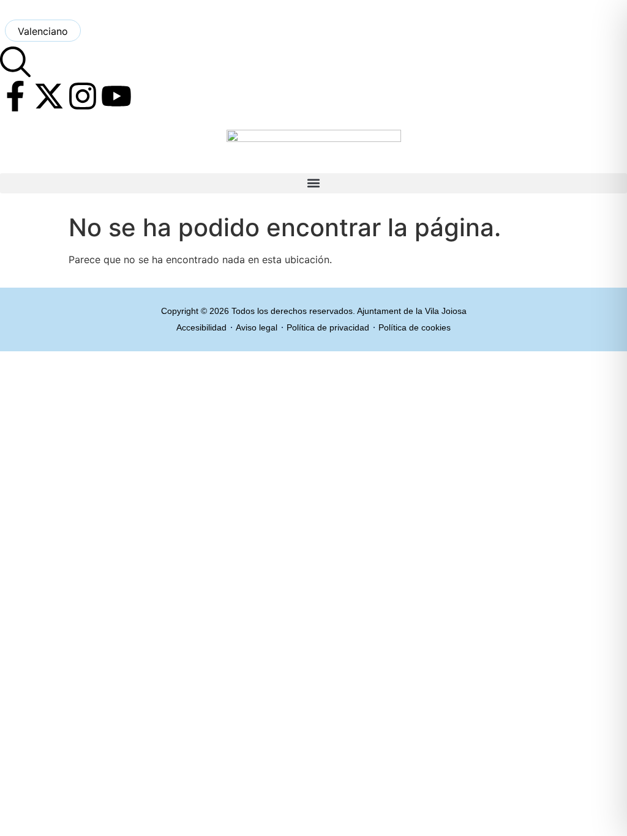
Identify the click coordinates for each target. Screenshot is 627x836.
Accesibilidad (201, 327)
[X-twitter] (49, 96)
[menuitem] (43, 31)
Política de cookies (414, 327)
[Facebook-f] (15, 96)
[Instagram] (82, 96)
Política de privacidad (328, 327)
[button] (313, 183)
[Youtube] (116, 96)
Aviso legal (256, 327)
